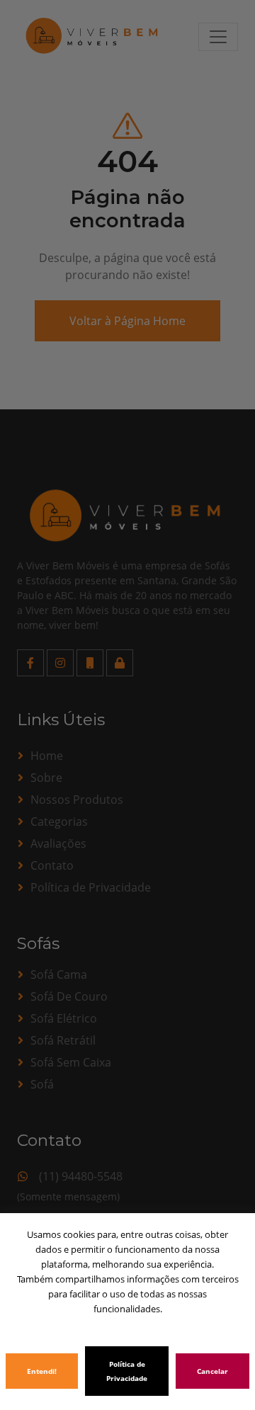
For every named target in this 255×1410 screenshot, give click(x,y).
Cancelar (212, 1371)
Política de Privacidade (126, 1371)
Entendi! (42, 1371)
